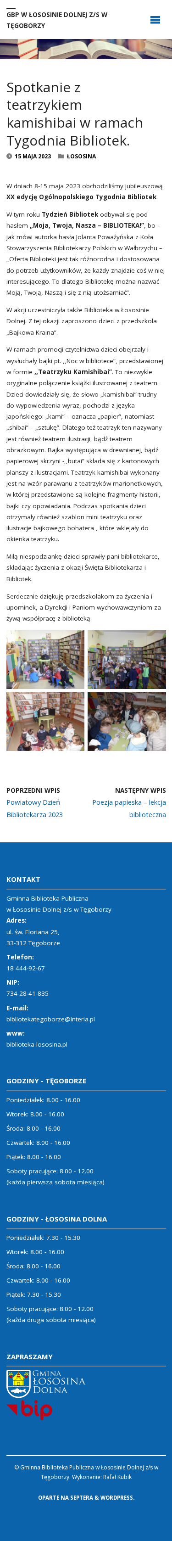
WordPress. (117, 1497)
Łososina (81, 156)
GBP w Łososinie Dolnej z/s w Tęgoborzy (56, 19)
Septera (81, 1497)
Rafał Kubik (117, 1477)
